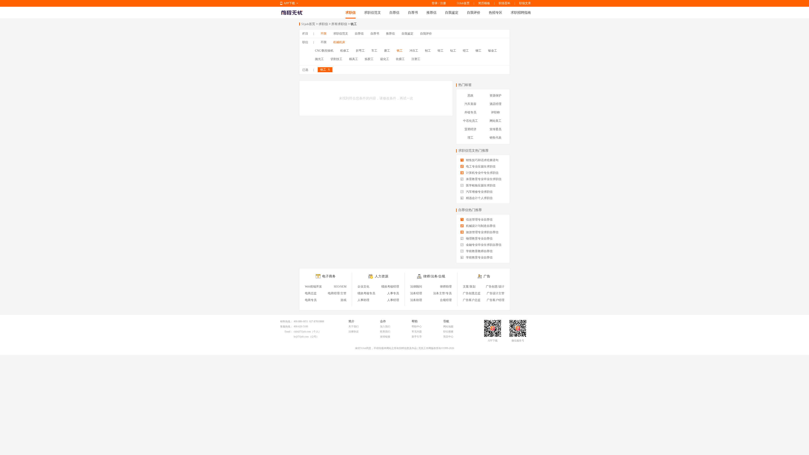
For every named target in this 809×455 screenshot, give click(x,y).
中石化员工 (470, 120)
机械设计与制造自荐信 (480, 226)
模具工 (353, 59)
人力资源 (381, 276)
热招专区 (495, 12)
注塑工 (415, 59)
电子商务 (329, 276)
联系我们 (385, 331)
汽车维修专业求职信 (479, 191)
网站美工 (495, 120)
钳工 (440, 50)
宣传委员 (495, 129)
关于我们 (353, 326)
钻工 (453, 50)
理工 (470, 137)
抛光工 (319, 59)
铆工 (478, 50)
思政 (470, 95)
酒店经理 (495, 104)
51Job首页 (463, 3)
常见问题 (417, 331)
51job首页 (308, 24)
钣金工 (492, 50)
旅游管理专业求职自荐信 (481, 232)
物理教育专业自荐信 (479, 238)
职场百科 (504, 3)
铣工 (400, 50)
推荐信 (431, 12)
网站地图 (448, 326)
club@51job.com (302, 331)
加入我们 (385, 326)
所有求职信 (339, 24)
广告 (487, 276)
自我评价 (473, 12)
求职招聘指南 (521, 12)
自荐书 (413, 12)
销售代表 (495, 137)
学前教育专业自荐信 (479, 257)
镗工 (466, 50)
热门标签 (465, 85)
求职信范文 (372, 12)
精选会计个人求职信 (479, 198)
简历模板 (484, 3)
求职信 (351, 12)
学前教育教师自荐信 (479, 251)
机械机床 (339, 42)
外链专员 (470, 112)
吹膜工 (400, 59)
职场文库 (525, 3)
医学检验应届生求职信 (480, 185)
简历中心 (448, 336)
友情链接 (385, 336)
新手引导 (417, 336)
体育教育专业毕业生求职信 (483, 179)
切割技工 (336, 59)
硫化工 (384, 59)
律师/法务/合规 (434, 276)
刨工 (428, 50)
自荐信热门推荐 (470, 210)
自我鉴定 (451, 12)
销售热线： (286, 321)
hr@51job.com (301, 336)
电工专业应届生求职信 (480, 166)
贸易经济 (470, 129)
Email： (289, 331)
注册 (443, 3)
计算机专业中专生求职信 (481, 172)
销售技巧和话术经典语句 (481, 160)
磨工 (387, 50)
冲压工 (413, 50)
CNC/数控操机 (324, 50)
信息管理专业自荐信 (479, 219)
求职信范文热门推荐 (473, 150)
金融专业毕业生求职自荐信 (483, 244)
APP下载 (289, 3)
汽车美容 (470, 104)
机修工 (344, 50)
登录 (435, 3)
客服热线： (286, 326)
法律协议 (353, 331)
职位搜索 (448, 331)
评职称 (495, 112)
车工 (374, 50)
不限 (324, 33)
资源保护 (495, 95)
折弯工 (360, 50)
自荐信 (394, 12)
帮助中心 (417, 326)
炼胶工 (369, 59)
